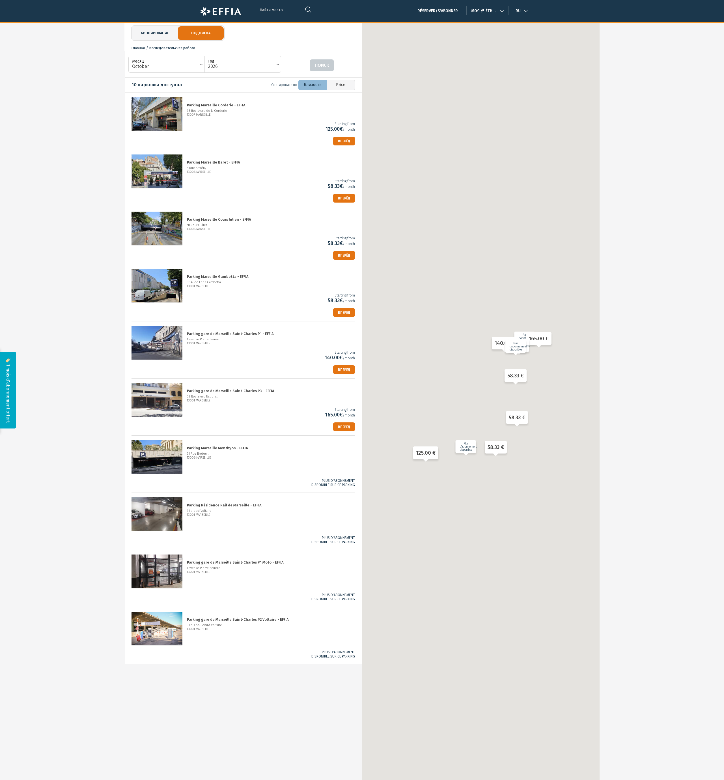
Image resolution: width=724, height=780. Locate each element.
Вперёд (344, 141)
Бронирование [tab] (155, 33)
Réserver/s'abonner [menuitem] (437, 10)
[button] (424, 452)
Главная (138, 48)
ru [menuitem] (518, 10)
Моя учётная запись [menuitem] (487, 10)
